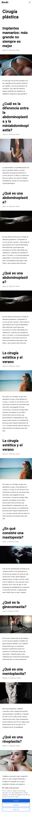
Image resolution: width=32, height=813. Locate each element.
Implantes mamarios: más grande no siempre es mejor (15, 37)
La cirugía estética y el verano (12, 357)
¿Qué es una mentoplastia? (14, 671)
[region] (16, 799)
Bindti (5, 2)
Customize (16, 805)
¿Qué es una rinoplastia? (12, 739)
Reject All (16, 809)
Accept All (16, 800)
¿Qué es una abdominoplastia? (15, 198)
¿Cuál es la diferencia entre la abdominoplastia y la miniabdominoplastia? (15, 117)
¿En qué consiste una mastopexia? (12, 533)
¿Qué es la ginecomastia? (14, 605)
